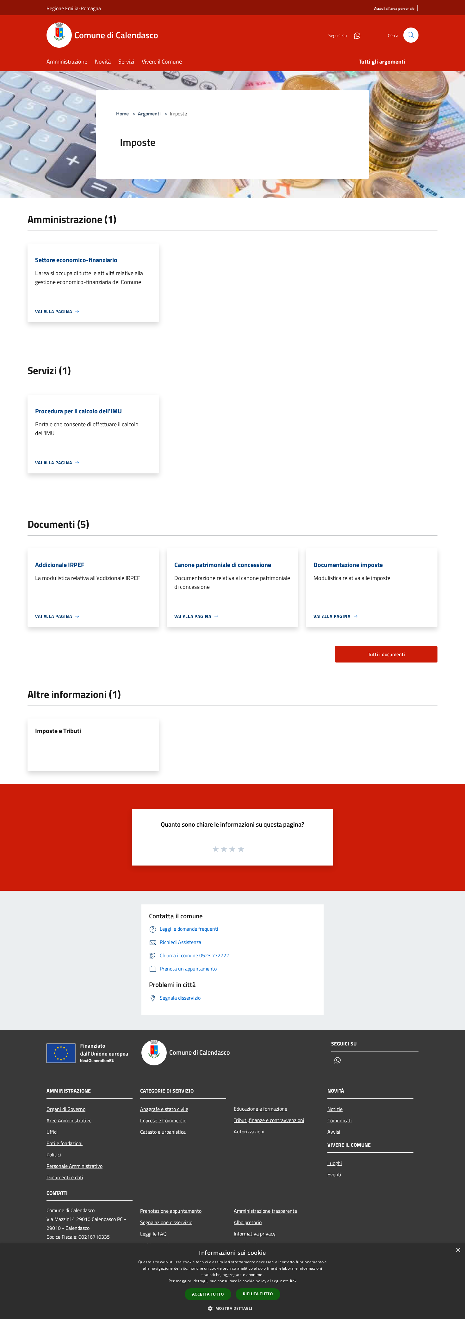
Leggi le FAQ (153, 1233)
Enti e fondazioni (64, 1143)
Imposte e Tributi (58, 731)
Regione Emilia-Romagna (73, 8)
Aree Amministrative (68, 1120)
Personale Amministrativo (74, 1166)
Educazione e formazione (260, 1109)
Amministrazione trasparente (265, 1211)
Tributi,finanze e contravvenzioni (269, 1120)
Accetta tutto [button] (208, 1294)
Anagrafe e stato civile (164, 1109)
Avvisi (333, 1132)
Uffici (52, 1132)
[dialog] (232, 1281)
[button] (232, 1308)
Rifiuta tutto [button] (258, 1294)
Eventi (334, 1174)
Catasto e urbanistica (163, 1132)
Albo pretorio (248, 1222)
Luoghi (334, 1163)
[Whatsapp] (354, 35)
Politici (53, 1154)
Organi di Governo (65, 1109)
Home (122, 113)
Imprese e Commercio (163, 1120)
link (293, 1281)
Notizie (335, 1109)
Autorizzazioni (249, 1131)
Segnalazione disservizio (166, 1222)
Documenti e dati (64, 1177)
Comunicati (339, 1120)
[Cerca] (410, 35)
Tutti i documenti (386, 654)
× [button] (458, 1250)
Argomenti (149, 113)
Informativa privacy (255, 1233)
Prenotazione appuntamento (171, 1211)
